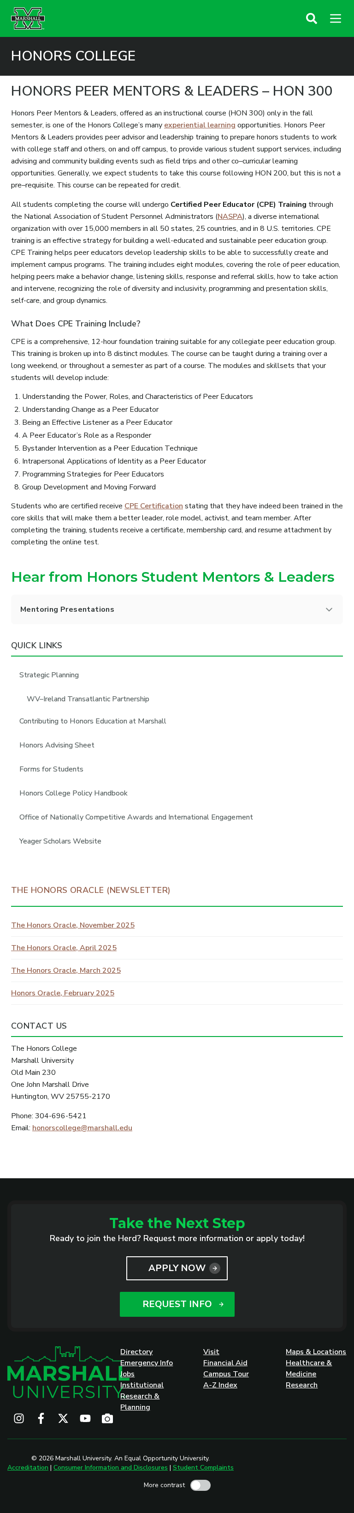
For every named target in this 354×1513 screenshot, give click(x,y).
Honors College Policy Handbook (73, 793)
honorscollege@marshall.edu (82, 1128)
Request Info (177, 1304)
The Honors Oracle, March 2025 (66, 970)
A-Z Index (220, 1385)
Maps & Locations (316, 1352)
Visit (211, 1352)
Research (302, 1385)
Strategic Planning (49, 675)
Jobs (127, 1374)
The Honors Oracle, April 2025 (64, 948)
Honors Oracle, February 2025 (62, 993)
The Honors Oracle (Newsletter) (91, 890)
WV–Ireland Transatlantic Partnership (88, 699)
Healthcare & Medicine (309, 1368)
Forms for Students (51, 769)
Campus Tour (226, 1374)
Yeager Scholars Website (60, 841)
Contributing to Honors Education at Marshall (92, 721)
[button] (311, 18)
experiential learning (200, 125)
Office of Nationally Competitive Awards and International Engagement (136, 817)
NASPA (230, 216)
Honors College (73, 56)
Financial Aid (225, 1363)
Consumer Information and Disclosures (110, 1467)
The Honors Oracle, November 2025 (73, 925)
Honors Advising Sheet (56, 745)
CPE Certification (153, 506)
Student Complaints (203, 1467)
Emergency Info (146, 1363)
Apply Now (177, 1268)
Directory (136, 1352)
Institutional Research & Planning (142, 1396)
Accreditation (27, 1467)
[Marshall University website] (28, 18)
